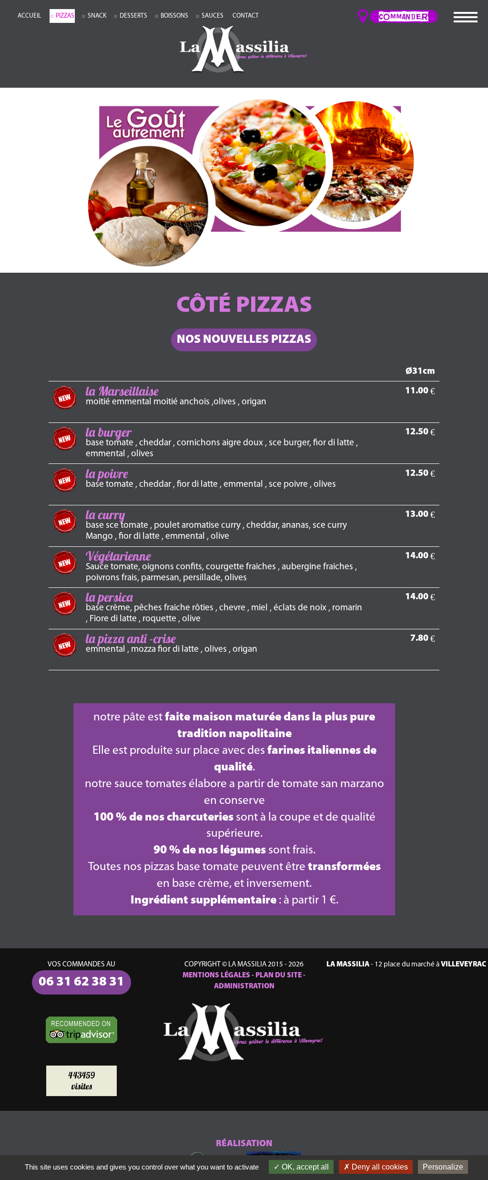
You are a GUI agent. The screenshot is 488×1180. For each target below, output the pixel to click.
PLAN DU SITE (278, 975)
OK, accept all (304, 1167)
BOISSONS (174, 16)
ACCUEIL (29, 16)
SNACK (97, 16)
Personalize (443, 1167)
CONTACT (246, 16)
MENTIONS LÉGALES (216, 975)
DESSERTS (133, 16)
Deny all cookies (379, 1167)
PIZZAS (65, 16)
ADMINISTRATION (244, 986)
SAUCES (213, 16)
